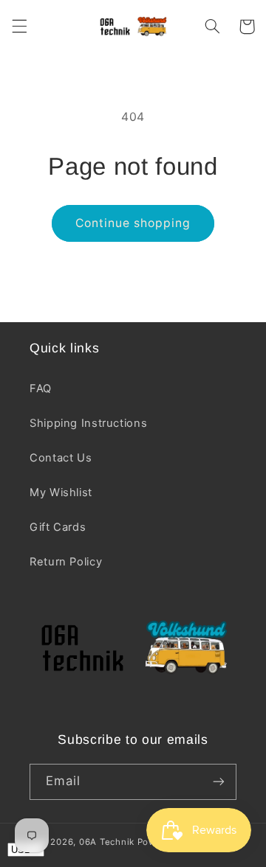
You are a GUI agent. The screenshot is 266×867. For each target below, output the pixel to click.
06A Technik (108, 842)
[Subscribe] (219, 782)
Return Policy (66, 561)
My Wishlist (61, 492)
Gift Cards (58, 527)
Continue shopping (133, 223)
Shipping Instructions (88, 423)
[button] (19, 26)
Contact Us (61, 457)
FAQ (41, 388)
